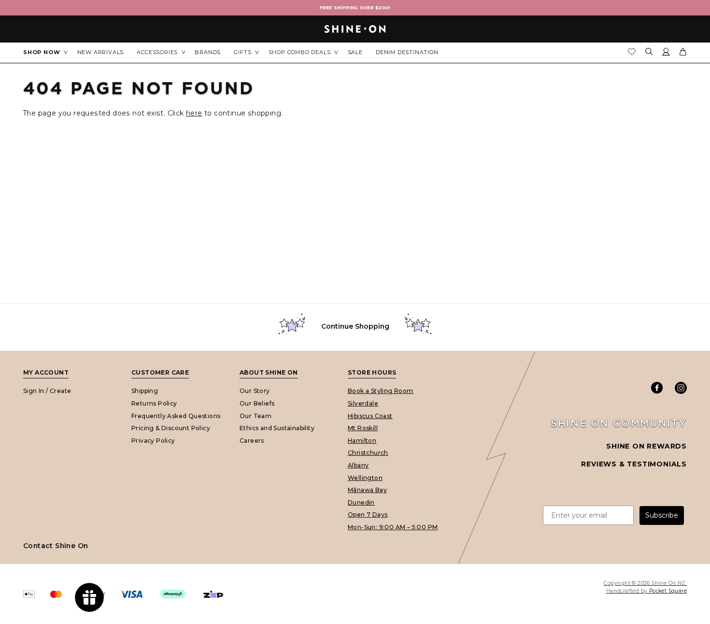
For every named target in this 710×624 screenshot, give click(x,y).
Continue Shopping (355, 326)
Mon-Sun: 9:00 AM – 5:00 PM (393, 526)
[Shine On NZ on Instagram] (681, 388)
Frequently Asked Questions (175, 415)
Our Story (255, 390)
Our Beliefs (257, 402)
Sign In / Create (47, 390)
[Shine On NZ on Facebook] (657, 388)
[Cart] (683, 53)
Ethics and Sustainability (277, 428)
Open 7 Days (367, 514)
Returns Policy (154, 402)
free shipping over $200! (355, 7)
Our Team (255, 415)
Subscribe (661, 515)
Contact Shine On (55, 546)
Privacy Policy (153, 440)
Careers (252, 440)
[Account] (666, 53)
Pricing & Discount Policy (170, 428)
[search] (649, 52)
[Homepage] (355, 29)
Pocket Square (668, 591)
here (194, 113)
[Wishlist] (632, 54)
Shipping (144, 390)
